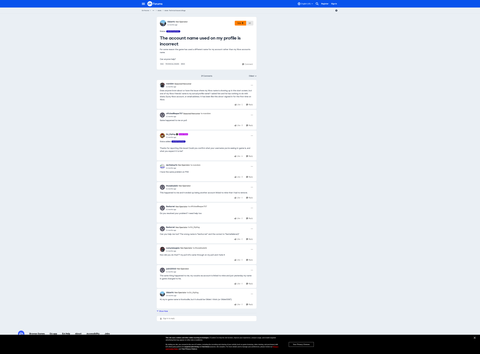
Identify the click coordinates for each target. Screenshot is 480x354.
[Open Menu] (336, 10)
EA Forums (145, 11)
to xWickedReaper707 (197, 206)
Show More (163, 311)
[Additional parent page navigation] (153, 10)
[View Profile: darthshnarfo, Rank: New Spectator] (162, 166)
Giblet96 (171, 22)
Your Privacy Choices (301, 344)
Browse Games (37, 333)
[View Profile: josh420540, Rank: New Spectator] (162, 270)
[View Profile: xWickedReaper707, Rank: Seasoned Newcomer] (162, 114)
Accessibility (93, 333)
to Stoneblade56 (200, 248)
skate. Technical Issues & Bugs (175, 11)
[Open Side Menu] (143, 4)
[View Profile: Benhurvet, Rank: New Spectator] (162, 207)
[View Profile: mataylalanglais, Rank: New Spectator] (162, 249)
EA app (53, 333)
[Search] (317, 3)
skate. (160, 11)
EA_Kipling (170, 134)
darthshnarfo (171, 165)
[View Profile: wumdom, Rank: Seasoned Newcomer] (162, 85)
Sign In (334, 4)
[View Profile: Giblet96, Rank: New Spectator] (163, 23)
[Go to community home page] (155, 3)
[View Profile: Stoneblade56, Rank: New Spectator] (162, 187)
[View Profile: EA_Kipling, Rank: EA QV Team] (162, 135)
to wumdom (206, 113)
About (78, 333)
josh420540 (171, 269)
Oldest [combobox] (253, 76)
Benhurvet (170, 206)
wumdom (170, 84)
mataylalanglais (173, 248)
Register (324, 4)
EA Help (66, 333)
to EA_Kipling (194, 227)
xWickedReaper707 (174, 113)
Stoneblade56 (172, 186)
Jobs (107, 333)
